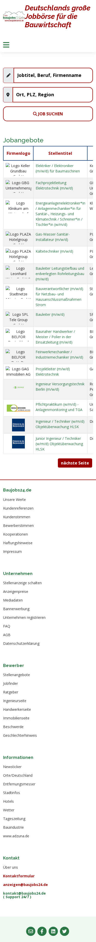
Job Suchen (50, 114)
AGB (6, 635)
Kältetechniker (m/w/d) (54, 251)
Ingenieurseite (14, 701)
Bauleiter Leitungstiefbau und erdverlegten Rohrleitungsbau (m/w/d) (60, 273)
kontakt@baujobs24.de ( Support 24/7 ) (24, 895)
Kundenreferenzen (18, 508)
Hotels (8, 801)
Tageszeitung (14, 819)
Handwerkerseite (17, 709)
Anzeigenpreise (15, 591)
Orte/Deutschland (18, 775)
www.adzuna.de (16, 836)
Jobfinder (10, 683)
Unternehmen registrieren (24, 617)
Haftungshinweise (18, 543)
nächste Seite (75, 463)
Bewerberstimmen (18, 525)
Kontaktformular (19, 876)
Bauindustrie (13, 827)
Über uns (10, 867)
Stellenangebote (16, 675)
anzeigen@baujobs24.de (25, 884)
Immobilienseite (16, 718)
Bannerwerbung (16, 609)
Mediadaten (13, 600)
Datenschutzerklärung (21, 643)
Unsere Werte (14, 499)
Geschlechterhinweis (20, 735)
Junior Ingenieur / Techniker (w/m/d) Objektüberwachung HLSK (59, 444)
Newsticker (12, 767)
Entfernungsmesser (19, 784)
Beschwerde (13, 727)
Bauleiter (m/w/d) (50, 314)
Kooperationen (15, 534)
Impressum (12, 551)
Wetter (8, 810)
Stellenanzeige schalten (22, 583)
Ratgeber (10, 692)
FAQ (6, 626)
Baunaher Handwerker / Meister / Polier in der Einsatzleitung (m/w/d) (55, 337)
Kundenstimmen (16, 517)
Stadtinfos (11, 793)
